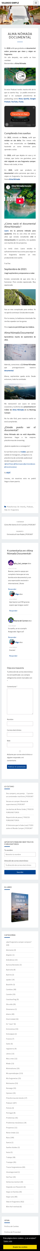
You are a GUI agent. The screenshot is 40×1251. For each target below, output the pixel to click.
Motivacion (10, 1083)
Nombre (10, 719)
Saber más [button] (8, 1241)
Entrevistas (10, 1029)
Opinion (9, 1093)
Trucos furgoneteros (14, 1167)
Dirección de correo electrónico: (16, 861)
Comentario (12, 686)
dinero (8, 1014)
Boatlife (9, 984)
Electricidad (10, 1019)
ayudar (8, 979)
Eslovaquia (10, 1034)
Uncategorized (11, 1172)
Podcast (30, 507)
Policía (8, 1108)
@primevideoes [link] (29, 464)
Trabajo (9, 1157)
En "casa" (9, 1024)
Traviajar (9, 1162)
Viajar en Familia (12, 1192)
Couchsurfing (11, 999)
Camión (9, 994)
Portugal (9, 1113)
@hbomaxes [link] (18, 464)
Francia (9, 1039)
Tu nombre (8, 850)
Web (8, 741)
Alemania (9, 950)
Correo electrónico (14, 730)
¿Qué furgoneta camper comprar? (19, 942)
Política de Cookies (11, 1226)
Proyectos (10, 1127)
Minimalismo (11, 1068)
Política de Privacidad (12, 1232)
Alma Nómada (14, 179)
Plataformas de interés (16, 507)
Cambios (9, 989)
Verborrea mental (13, 1182)
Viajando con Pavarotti (14, 1187)
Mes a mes (10, 1058)
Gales (8, 1044)
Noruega (9, 1088)
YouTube (14, 102)
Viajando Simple (10, 2)
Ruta (8, 1137)
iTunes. (21, 102)
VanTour (9, 1177)
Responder (12, 589)
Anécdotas (10, 960)
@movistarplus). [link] (10, 467)
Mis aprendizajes (12, 1073)
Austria (9, 975)
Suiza (8, 1152)
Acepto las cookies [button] (20, 1247)
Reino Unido (10, 1132)
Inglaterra (10, 1048)
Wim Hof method (12, 1206)
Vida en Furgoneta (11, 510)
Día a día (9, 1004)
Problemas (10, 1118)
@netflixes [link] (9, 464)
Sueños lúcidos (11, 1147)
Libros (8, 1054)
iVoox (21, 99)
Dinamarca (10, 1009)
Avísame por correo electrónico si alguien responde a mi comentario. (19, 757)
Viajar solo (10, 1197)
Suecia (8, 1142)
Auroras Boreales (12, 965)
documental (9, 370)
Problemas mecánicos (14, 1123)
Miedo (8, 1063)
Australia (9, 970)
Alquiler (9, 955)
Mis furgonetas (12, 1078)
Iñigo (17, 594)
